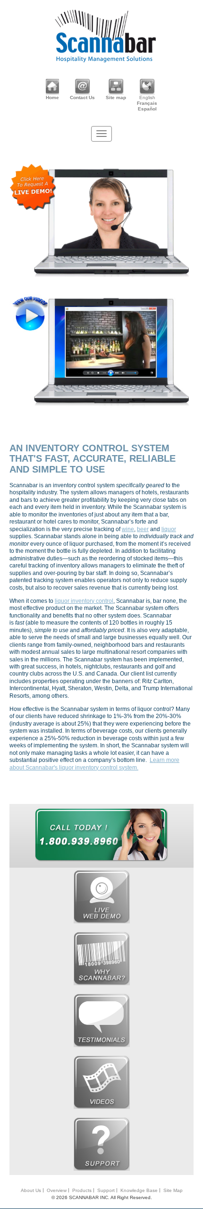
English (147, 97)
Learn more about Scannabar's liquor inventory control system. (94, 763)
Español (147, 108)
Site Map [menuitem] (173, 1190)
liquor (168, 529)
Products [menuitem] (82, 1190)
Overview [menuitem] (57, 1190)
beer (143, 529)
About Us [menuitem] (31, 1190)
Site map (116, 97)
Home (52, 97)
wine (128, 529)
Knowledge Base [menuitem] (139, 1190)
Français (147, 103)
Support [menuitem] (106, 1190)
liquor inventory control (84, 601)
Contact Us (82, 97)
